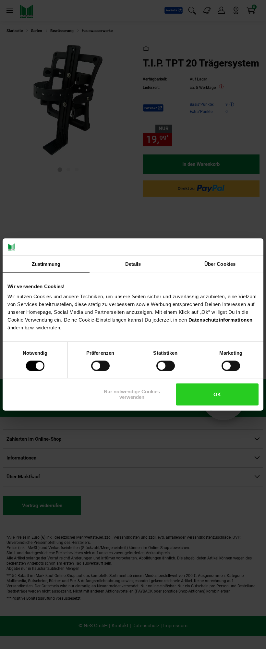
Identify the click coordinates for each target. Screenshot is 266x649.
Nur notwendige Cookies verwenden (132, 394)
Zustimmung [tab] (46, 264)
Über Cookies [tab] (220, 264)
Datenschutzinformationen (220, 320)
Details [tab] (133, 264)
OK (217, 394)
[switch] (100, 366)
